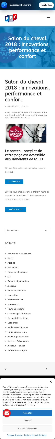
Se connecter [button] (14, 182)
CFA (9, 276)
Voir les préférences (27, 428)
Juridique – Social (16, 345)
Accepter (27, 413)
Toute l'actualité (15, 309)
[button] (50, 381)
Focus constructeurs (17, 272)
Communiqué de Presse (19, 313)
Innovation (12, 295)
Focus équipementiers (18, 281)
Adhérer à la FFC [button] (16, 209)
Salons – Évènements (18, 341)
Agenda (11, 263)
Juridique (11, 286)
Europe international (17, 318)
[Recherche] (27, 230)
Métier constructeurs (17, 327)
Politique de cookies (15, 435)
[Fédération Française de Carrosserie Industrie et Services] (21, 18)
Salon (10, 258)
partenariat (13, 304)
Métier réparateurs (17, 332)
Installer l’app (46, 5)
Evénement (12, 267)
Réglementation (15, 299)
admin (26, 106)
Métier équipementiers (18, 336)
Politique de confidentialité (35, 435)
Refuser (27, 420)
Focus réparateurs (16, 290)
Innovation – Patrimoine (19, 253)
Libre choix (12, 323)
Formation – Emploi (17, 350)
